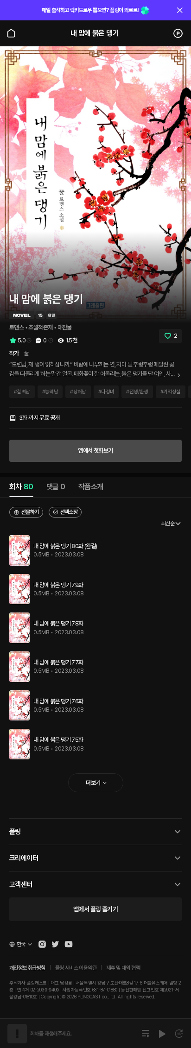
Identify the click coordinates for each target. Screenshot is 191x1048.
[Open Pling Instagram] (42, 944)
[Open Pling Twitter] (55, 944)
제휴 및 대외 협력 (123, 968)
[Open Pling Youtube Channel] (68, 944)
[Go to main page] (11, 33)
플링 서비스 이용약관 (75, 968)
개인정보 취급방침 (27, 968)
